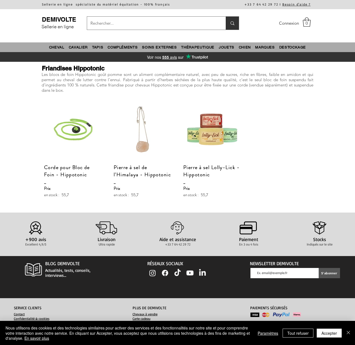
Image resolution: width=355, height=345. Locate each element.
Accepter (329, 333)
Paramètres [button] (268, 333)
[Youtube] (190, 273)
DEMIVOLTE (59, 19)
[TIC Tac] (177, 273)
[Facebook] (165, 273)
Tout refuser (298, 333)
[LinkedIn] (202, 273)
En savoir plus (36, 338)
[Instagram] (152, 273)
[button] (307, 22)
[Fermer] (348, 333)
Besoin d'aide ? (296, 4)
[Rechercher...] (232, 23)
